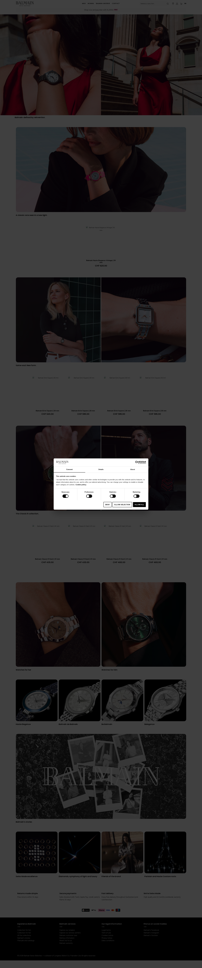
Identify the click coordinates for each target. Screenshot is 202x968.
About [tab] (132, 469)
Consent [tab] (69, 469)
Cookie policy (81, 484)
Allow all (139, 504)
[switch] (89, 496)
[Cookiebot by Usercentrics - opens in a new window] (137, 462)
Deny (107, 504)
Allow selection (122, 504)
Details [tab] (101, 469)
